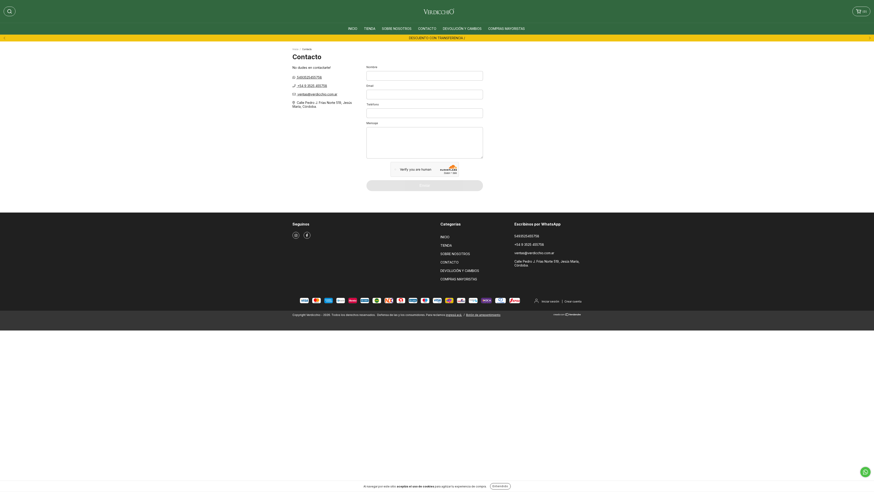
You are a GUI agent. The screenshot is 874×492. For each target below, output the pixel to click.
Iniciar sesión (550, 301)
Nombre (371, 67)
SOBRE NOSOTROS (397, 29)
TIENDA (369, 29)
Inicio (295, 49)
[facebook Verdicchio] (307, 235)
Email (369, 85)
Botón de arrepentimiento (483, 315)
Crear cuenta (573, 301)
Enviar (424, 185)
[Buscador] (9, 11)
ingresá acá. (454, 315)
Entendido (500, 486)
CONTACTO (427, 29)
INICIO (352, 29)
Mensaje (372, 123)
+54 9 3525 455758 (312, 86)
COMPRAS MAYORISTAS (506, 29)
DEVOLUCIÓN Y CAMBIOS (462, 29)
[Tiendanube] (567, 315)
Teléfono (372, 104)
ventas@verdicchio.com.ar (317, 94)
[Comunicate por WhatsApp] (865, 472)
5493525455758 (309, 77)
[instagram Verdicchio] (295, 235)
